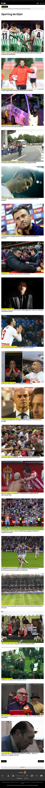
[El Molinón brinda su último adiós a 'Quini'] (22, 663)
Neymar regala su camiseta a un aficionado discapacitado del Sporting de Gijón (19, 494)
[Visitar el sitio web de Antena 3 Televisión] (4, 776)
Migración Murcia (14, 0)
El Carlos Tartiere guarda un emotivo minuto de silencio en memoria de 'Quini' (21, 606)
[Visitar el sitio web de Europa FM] (37, 776)
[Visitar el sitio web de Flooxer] (26, 778)
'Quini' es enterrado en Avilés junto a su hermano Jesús (18, 644)
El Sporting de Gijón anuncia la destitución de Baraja (17, 90)
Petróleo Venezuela (33, 0)
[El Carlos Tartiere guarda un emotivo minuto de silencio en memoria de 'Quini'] (22, 590)
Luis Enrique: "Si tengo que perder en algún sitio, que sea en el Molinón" (20, 237)
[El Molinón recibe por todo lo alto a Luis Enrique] (22, 257)
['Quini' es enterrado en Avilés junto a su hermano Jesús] (22, 627)
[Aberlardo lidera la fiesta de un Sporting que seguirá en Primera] (22, 441)
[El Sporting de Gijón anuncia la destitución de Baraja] (22, 74)
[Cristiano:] (22, 182)
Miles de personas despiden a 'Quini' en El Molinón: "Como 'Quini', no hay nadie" (21, 716)
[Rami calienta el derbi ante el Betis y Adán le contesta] (22, 331)
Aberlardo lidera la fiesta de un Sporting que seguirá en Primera (20, 457)
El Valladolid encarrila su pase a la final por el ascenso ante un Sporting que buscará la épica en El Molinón (20, 569)
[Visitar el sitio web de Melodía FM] (41, 776)
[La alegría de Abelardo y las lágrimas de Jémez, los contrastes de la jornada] (22, 403)
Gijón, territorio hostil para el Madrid (12, 126)
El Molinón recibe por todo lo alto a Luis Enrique (15, 274)
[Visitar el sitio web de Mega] (22, 776)
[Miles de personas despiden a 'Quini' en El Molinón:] (22, 699)
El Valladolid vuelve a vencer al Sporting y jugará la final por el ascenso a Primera (20, 531)
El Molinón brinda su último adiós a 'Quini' (14, 680)
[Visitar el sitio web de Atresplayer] (20, 778)
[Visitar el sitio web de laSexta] (8, 776)
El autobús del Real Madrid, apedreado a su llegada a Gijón (18, 162)
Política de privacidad (14, 785)
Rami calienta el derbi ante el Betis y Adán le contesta (17, 347)
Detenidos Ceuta (8, 0)
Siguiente (41, 761)
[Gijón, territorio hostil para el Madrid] (22, 110)
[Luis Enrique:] (22, 220)
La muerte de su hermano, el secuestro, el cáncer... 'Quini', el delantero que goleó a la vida (19, 754)
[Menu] (43, 3)
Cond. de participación (29, 785)
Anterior (3, 761)
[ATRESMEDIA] (22, 772)
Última (38, 3)
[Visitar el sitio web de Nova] (18, 776)
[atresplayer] (41, 3)
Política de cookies (22, 785)
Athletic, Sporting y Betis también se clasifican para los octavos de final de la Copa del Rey (21, 53)
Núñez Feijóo (4, 0)
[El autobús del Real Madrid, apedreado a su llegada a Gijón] (22, 146)
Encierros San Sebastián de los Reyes (23, 0)
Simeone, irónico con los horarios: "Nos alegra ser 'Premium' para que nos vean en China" (22, 310)
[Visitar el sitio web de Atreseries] (27, 776)
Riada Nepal (38, 0)
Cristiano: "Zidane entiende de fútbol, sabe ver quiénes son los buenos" (20, 199)
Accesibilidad (35, 785)
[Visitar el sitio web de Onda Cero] (32, 776)
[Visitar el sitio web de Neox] (13, 776)
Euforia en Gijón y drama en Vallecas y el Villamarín (16, 383)
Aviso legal (9, 785)
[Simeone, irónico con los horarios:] (22, 293)
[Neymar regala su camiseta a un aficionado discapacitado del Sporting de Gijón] (22, 477)
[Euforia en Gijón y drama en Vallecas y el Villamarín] (22, 367)
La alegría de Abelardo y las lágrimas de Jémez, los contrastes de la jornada (21, 420)
